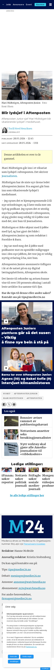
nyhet (6, 393)
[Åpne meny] (50, 4)
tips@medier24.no (19, 569)
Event (29, 4)
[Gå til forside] (3, 4)
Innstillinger (45, 668)
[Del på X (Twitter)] (9, 404)
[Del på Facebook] (4, 404)
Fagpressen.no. (31, 647)
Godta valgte (26, 656)
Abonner (40, 4)
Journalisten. (10, 176)
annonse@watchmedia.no (30, 581)
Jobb (8, 4)
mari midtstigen (13, 398)
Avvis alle (13, 656)
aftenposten (34, 398)
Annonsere (18, 4)
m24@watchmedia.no (31, 588)
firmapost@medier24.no (17, 598)
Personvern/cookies (34, 544)
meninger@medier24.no (26, 575)
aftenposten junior (25, 393)
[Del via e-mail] (14, 404)
